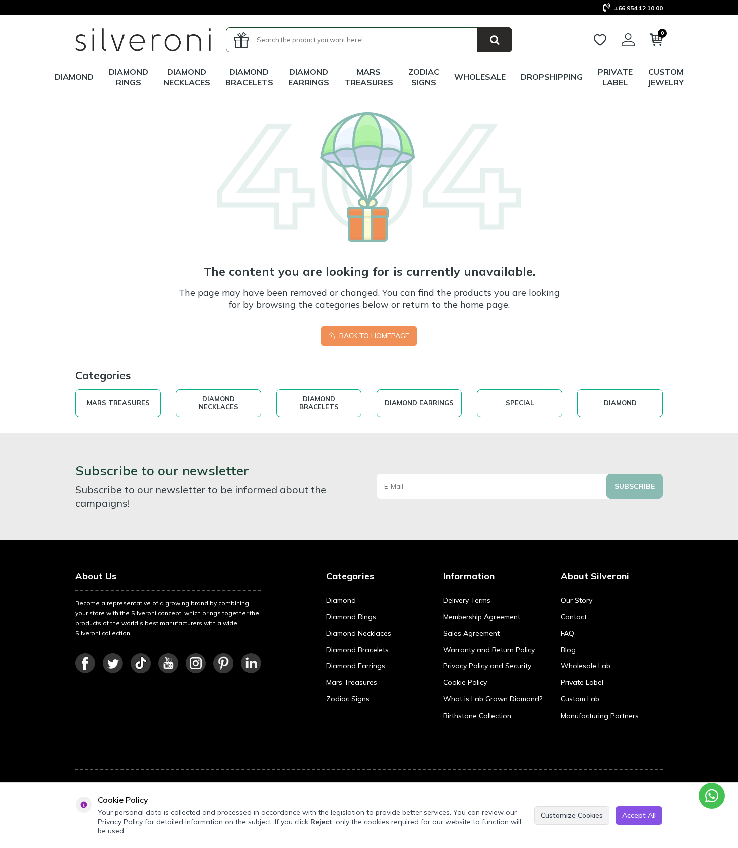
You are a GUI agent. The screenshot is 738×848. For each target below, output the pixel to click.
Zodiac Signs (423, 77)
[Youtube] (168, 663)
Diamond (74, 77)
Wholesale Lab (585, 665)
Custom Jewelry (666, 77)
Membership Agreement (481, 616)
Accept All (639, 815)
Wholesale (480, 77)
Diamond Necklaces (186, 77)
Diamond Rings (128, 77)
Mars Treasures (351, 682)
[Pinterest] (223, 663)
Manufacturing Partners (600, 715)
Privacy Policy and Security (487, 665)
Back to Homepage (373, 335)
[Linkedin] (251, 663)
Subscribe (634, 486)
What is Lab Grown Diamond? (492, 698)
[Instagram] (196, 663)
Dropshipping (552, 77)
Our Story (576, 600)
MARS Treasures (368, 77)
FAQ (567, 633)
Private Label (615, 77)
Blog (568, 649)
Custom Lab (580, 698)
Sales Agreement (471, 633)
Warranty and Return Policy (489, 649)
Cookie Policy (465, 682)
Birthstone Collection (477, 715)
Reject (321, 821)
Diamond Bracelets (249, 77)
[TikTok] (141, 663)
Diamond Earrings (308, 77)
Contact (574, 616)
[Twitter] (113, 663)
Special (520, 403)
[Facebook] (85, 663)
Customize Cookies (572, 815)
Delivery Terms (466, 600)
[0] (656, 42)
